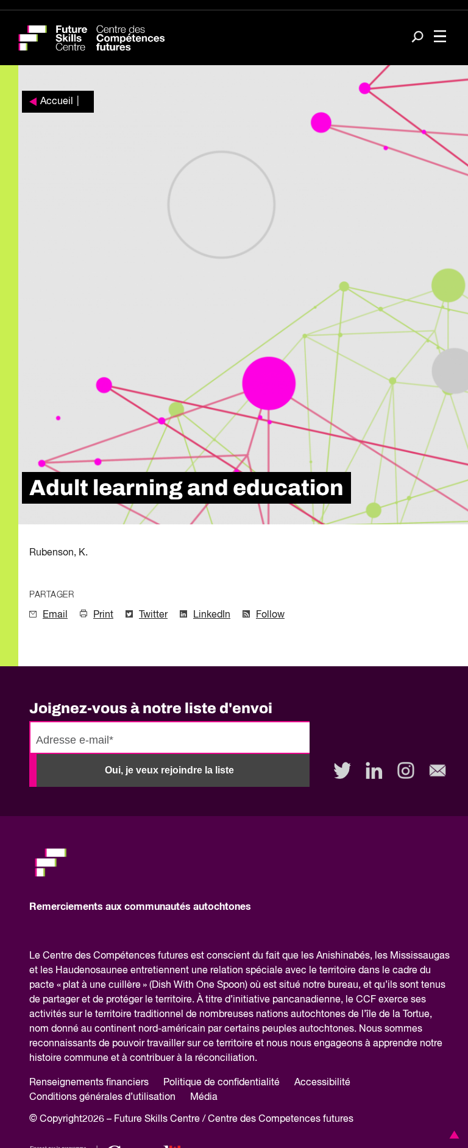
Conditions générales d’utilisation (102, 1097)
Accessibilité (322, 1083)
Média (204, 1097)
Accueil (56, 102)
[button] (452, 1134)
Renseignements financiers (89, 1083)
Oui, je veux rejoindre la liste (169, 770)
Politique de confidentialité (221, 1083)
